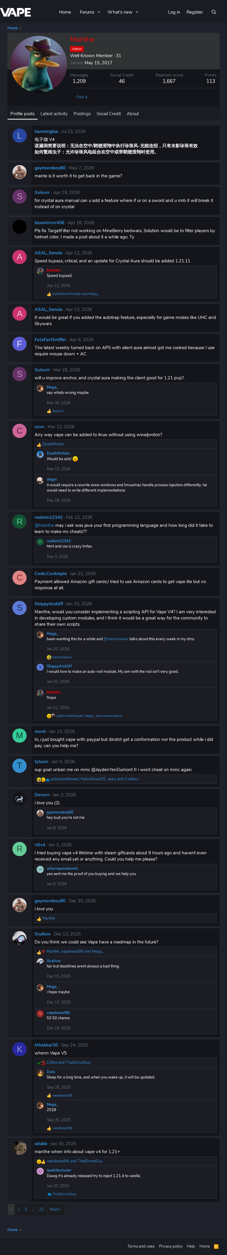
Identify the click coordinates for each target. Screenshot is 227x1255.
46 (122, 81)
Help (191, 1246)
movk (40, 731)
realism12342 (49, 517)
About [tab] (133, 114)
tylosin (41, 762)
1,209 (79, 81)
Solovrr (42, 192)
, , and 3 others (94, 779)
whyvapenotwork (62, 868)
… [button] (33, 1209)
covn (39, 427)
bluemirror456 (49, 223)
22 (41, 1209)
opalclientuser (59, 1170)
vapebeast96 (58, 1012)
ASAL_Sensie (48, 253)
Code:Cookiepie (51, 574)
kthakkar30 (46, 1045)
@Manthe (44, 525)
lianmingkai (46, 131)
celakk (41, 1144)
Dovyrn (42, 795)
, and (89, 715)
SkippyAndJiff (49, 604)
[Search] (214, 12)
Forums (87, 12)
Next (54, 1209)
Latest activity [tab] (54, 114)
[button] (99, 12)
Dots (51, 1072)
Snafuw (43, 934)
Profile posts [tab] (22, 114)
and (75, 293)
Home (65, 12)
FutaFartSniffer (50, 340)
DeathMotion (58, 453)
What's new (120, 12)
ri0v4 (40, 845)
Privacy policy (171, 1246)
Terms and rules (141, 1246)
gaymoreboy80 (50, 168)
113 (210, 81)
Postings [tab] (82, 114)
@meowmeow (116, 639)
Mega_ (53, 387)
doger (52, 479)
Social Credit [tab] (109, 114)
